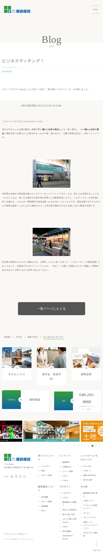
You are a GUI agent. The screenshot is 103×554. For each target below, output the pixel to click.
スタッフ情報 (46, 501)
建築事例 (65, 462)
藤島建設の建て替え (90, 494)
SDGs (43, 511)
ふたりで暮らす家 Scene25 (69, 520)
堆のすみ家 (87, 480)
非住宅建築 (66, 531)
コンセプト (45, 466)
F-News (65, 480)
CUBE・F (87, 471)
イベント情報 (67, 471)
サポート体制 (46, 475)
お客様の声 (66, 467)
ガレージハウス (89, 517)
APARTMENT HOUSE (67, 537)
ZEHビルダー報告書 (90, 534)
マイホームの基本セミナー (90, 506)
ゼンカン (86, 513)
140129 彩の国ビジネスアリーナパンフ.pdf (41, 105)
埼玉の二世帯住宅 (69, 510)
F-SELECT (66, 493)
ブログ (65, 476)
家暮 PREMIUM (89, 475)
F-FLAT (65, 498)
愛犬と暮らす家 (68, 514)
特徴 (43, 471)
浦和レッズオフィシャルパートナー (90, 525)
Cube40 (65, 527)
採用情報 (44, 506)
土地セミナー (88, 501)
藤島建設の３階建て (69, 503)
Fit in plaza (87, 466)
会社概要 (44, 497)
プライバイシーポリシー (15, 534)
